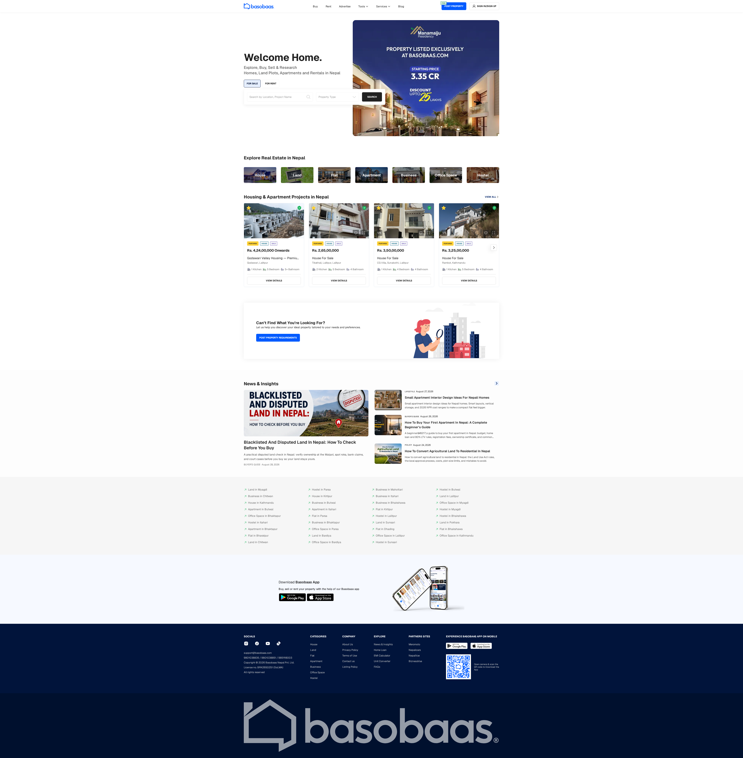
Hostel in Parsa (321, 489)
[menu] (358, 6)
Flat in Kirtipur (384, 509)
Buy (315, 6)
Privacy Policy (350, 650)
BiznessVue (415, 661)
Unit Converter (382, 661)
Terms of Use (349, 655)
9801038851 (268, 657)
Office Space (317, 672)
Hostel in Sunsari (386, 542)
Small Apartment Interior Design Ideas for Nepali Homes (447, 398)
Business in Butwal (324, 502)
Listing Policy (350, 666)
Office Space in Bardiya (326, 542)
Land (313, 650)
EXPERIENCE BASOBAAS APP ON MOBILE (471, 636)
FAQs (377, 666)
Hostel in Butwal (450, 489)
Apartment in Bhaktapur (262, 529)
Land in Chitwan (258, 542)
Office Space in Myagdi (454, 502)
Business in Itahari (387, 496)
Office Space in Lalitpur (390, 535)
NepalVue (414, 655)
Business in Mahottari (389, 489)
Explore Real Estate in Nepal (274, 158)
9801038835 (251, 657)
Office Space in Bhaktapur (264, 516)
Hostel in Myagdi (450, 509)
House (313, 644)
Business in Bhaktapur (326, 522)
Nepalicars (415, 650)
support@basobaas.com (258, 653)
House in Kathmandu (261, 502)
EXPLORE (379, 636)
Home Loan (380, 650)
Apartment (316, 661)
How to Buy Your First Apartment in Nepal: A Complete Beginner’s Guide (446, 424)
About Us (347, 644)
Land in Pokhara (450, 522)
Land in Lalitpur (449, 496)
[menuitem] (315, 6)
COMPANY (348, 636)
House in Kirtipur (322, 496)
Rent (328, 6)
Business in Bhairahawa (390, 502)
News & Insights (261, 384)
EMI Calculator (382, 655)
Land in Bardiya (321, 535)
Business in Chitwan (260, 496)
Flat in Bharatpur (258, 535)
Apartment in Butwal (260, 509)
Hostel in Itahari (258, 522)
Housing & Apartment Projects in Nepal (286, 197)
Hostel (314, 678)
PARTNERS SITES (419, 636)
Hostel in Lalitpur (386, 516)
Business (315, 666)
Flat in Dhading (385, 529)
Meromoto (414, 644)
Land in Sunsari (385, 522)
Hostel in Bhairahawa (453, 516)
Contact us (348, 661)
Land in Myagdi (257, 489)
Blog (401, 6)
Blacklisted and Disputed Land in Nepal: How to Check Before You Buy (300, 444)
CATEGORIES (318, 636)
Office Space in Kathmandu (456, 535)
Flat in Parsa (319, 516)
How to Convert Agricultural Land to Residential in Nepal (447, 451)
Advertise (345, 6)
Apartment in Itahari (324, 509)
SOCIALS (249, 636)
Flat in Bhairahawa (451, 529)
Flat (312, 655)
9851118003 (285, 657)
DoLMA (278, 667)
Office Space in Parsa (325, 529)
